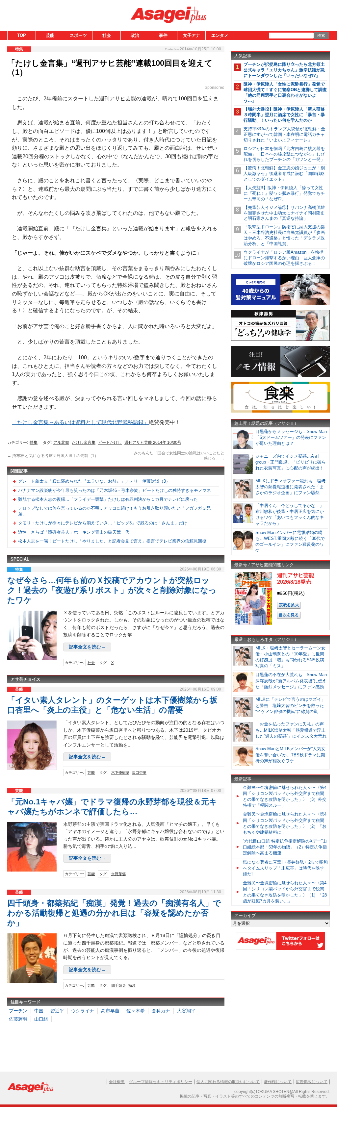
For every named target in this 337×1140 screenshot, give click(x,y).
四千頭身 (118, 985)
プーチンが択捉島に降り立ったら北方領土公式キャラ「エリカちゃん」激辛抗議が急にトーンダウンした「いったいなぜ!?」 (284, 70)
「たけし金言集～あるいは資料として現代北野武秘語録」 (80, 422)
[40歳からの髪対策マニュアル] (280, 304)
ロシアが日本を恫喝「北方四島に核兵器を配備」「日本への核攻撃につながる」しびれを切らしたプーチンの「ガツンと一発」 (284, 154)
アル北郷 (61, 442)
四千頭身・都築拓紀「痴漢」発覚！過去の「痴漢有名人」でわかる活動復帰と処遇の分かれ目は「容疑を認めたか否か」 (114, 913)
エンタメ (219, 35)
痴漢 (132, 985)
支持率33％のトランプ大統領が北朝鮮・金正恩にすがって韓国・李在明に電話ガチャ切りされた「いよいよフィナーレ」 (284, 134)
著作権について (278, 1081)
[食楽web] (280, 411)
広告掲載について (311, 1081)
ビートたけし (110, 442)
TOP (21, 35)
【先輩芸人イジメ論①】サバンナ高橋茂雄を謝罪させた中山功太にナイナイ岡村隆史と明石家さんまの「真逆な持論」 (284, 213)
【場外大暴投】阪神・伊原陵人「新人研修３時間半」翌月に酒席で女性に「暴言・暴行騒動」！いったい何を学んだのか (284, 115)
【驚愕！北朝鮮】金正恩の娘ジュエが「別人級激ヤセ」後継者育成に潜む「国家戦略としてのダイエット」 (284, 173)
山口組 (41, 1019)
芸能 (50, 35)
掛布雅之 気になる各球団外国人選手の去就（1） (52, 455)
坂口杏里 (139, 772)
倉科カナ (161, 1010)
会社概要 (117, 1081)
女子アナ (191, 35)
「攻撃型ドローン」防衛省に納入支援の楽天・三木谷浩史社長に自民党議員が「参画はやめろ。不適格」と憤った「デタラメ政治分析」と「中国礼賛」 (284, 235)
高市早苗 (110, 1010)
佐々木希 (135, 1010)
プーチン (18, 1010)
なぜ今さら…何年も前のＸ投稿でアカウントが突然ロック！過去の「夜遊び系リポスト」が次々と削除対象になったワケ (112, 590)
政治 (135, 35)
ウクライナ (82, 1010)
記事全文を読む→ (87, 646)
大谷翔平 (186, 1010)
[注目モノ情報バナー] (280, 375)
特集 (34, 442)
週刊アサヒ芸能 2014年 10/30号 (152, 442)
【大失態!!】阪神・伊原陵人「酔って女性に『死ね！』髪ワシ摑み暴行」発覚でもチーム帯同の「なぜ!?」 (284, 193)
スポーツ (78, 35)
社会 (106, 35)
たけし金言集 (83, 442)
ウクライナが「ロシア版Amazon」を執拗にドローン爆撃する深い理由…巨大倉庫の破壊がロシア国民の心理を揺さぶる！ (284, 258)
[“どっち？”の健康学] (280, 340)
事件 (163, 35)
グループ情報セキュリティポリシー (160, 1081)
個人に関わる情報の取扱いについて (228, 1081)
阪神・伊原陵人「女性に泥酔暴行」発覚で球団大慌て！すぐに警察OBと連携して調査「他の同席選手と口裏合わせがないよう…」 (285, 92)
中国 (38, 1010)
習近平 (57, 1010)
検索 (321, 35)
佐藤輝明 (18, 1019)
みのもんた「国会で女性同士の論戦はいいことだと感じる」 (179, 456)
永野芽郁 (118, 874)
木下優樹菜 (120, 772)
